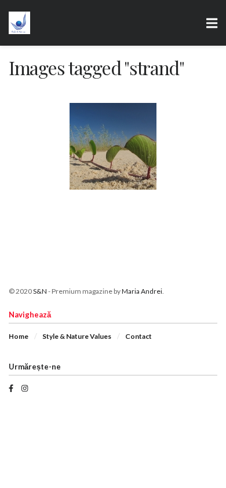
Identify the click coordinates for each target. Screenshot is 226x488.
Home (18, 336)
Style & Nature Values (76, 336)
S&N (40, 291)
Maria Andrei (142, 291)
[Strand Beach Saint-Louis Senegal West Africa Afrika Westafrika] (113, 146)
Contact (138, 336)
